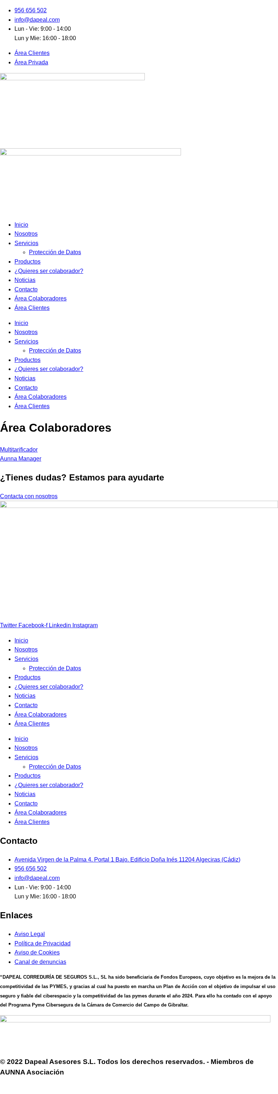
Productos (27, 261)
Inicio (21, 225)
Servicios (26, 243)
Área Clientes (32, 308)
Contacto (26, 289)
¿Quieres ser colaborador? (48, 271)
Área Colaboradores (40, 298)
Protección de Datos (55, 252)
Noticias (24, 280)
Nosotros (26, 234)
